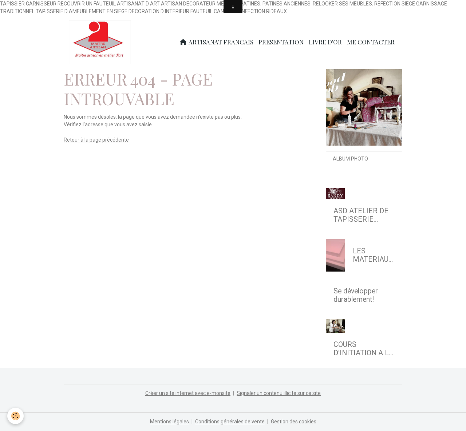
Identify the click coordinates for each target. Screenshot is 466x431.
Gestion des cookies (293, 421)
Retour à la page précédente (96, 140)
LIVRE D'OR (325, 42)
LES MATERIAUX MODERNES (373, 255)
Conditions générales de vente (230, 421)
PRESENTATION (281, 42)
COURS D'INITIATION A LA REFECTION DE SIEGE (363, 348)
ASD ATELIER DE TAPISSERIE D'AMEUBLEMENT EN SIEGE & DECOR (363, 215)
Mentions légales (169, 421)
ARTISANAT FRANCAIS (220, 42)
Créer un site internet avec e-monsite (187, 393)
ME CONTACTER (371, 42)
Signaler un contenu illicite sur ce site (279, 393)
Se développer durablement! (355, 295)
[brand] (101, 42)
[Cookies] (15, 416)
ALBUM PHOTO (350, 159)
